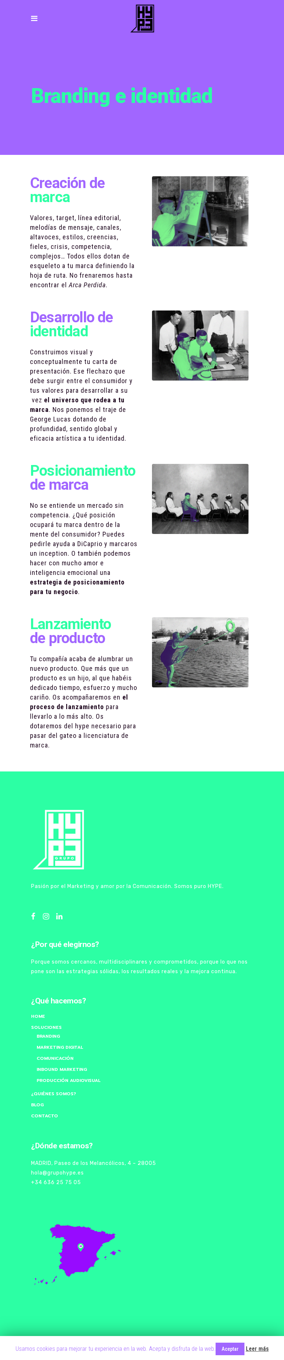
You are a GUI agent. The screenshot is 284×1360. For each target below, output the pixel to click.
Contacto (44, 1116)
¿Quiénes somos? (53, 1093)
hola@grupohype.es (58, 1173)
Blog (37, 1104)
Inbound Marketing (62, 1069)
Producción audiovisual (69, 1080)
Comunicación (55, 1058)
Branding (48, 1036)
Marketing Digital (60, 1047)
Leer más (257, 1348)
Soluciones (46, 1027)
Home (38, 1016)
